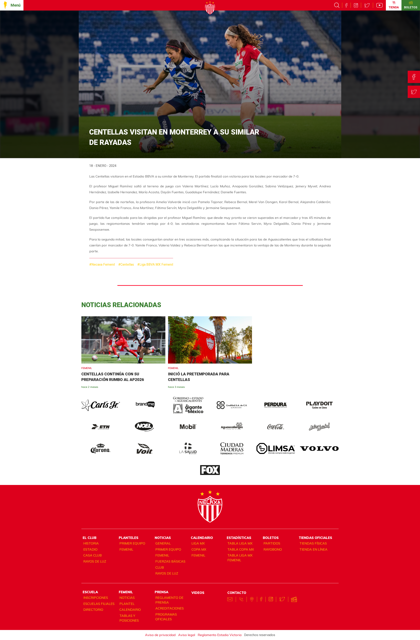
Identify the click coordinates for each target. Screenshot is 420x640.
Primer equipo (132, 543)
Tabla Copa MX (240, 549)
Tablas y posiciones (129, 618)
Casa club (92, 555)
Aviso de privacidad (160, 635)
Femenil (126, 549)
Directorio (93, 610)
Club (159, 567)
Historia (91, 543)
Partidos (271, 543)
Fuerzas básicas (170, 561)
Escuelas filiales (99, 604)
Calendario (130, 610)
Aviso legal (186, 635)
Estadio (90, 549)
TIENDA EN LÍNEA (313, 549)
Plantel (127, 604)
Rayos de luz (94, 561)
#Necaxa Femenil (102, 264)
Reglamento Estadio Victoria (220, 635)
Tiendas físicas (313, 543)
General (163, 543)
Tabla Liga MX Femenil (239, 557)
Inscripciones (95, 598)
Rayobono (272, 549)
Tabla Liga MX (239, 543)
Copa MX (198, 549)
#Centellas (126, 264)
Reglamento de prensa (169, 600)
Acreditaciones (169, 608)
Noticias (127, 598)
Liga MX (198, 543)
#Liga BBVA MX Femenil (155, 264)
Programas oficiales (166, 616)
